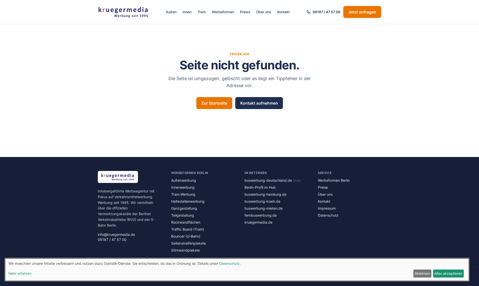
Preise (245, 12)
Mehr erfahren (19, 273)
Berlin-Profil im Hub (260, 187)
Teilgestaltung (182, 215)
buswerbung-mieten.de (263, 208)
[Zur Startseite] (123, 12)
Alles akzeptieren (448, 273)
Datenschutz (328, 215)
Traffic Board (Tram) (187, 229)
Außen (171, 12)
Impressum (327, 208)
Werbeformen (223, 12)
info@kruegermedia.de (116, 234)
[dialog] (237, 269)
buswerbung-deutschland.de (272, 180)
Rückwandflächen (185, 222)
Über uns (263, 12)
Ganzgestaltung (184, 208)
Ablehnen (422, 273)
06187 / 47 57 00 (326, 12)
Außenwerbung (183, 180)
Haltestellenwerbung (188, 201)
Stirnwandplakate (185, 250)
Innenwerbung (183, 187)
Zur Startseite (214, 103)
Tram (202, 12)
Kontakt (283, 12)
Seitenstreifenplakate (188, 243)
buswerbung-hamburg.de (265, 194)
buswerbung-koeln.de (262, 201)
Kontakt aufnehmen (259, 103)
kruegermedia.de (258, 222)
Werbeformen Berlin (334, 180)
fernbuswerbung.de (260, 215)
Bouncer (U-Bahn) (185, 236)
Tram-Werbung (183, 194)
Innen (187, 12)
